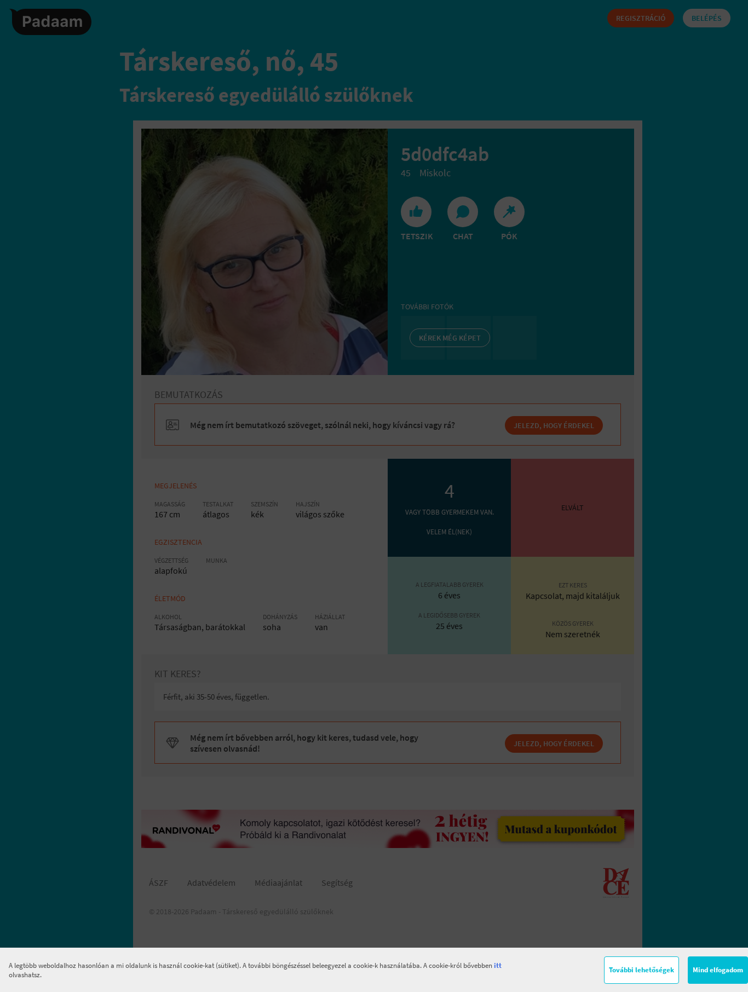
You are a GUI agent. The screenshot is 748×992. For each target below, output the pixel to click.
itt (498, 965)
